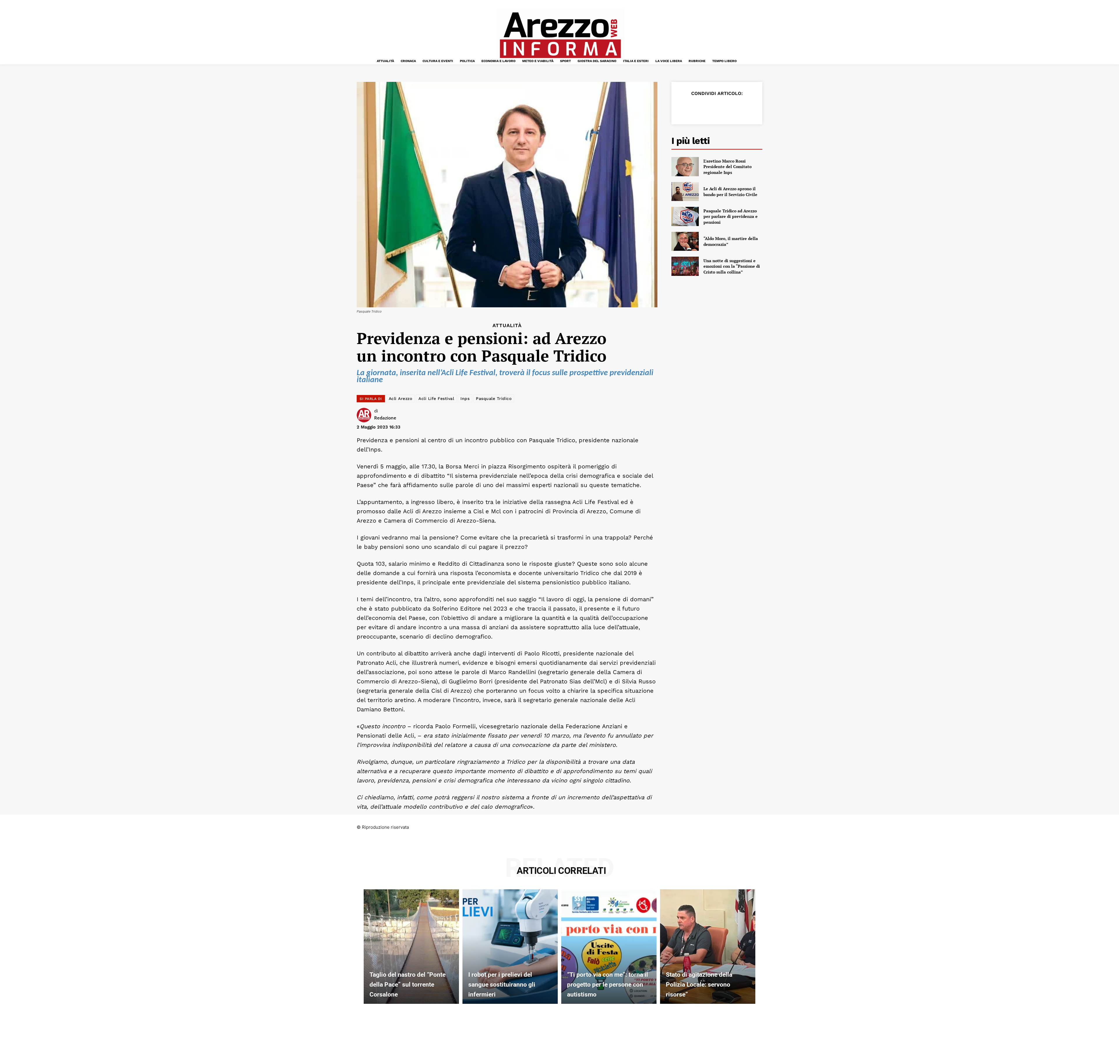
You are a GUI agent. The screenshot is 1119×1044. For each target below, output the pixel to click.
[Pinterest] (711, 108)
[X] (697, 108)
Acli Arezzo (400, 398)
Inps (464, 398)
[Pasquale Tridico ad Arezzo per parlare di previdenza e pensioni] (685, 216)
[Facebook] (684, 108)
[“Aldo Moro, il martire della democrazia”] (685, 241)
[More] (751, 108)
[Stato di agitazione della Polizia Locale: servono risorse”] (707, 946)
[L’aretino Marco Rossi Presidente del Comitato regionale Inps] (685, 166)
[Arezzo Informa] (560, 35)
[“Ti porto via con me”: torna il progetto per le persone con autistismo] (609, 946)
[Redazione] (365, 415)
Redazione (385, 418)
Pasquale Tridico (493, 398)
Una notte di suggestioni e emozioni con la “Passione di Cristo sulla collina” (731, 266)
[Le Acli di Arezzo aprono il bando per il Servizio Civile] (685, 191)
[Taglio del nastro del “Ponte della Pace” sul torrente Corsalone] (411, 946)
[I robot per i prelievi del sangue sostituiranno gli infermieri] (510, 946)
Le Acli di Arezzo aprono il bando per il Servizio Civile (730, 191)
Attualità (507, 325)
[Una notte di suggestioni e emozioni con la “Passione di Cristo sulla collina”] (685, 266)
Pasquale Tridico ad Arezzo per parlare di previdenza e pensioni (730, 216)
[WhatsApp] (724, 108)
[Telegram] (738, 108)
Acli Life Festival (436, 398)
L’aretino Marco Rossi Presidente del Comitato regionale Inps (727, 166)
